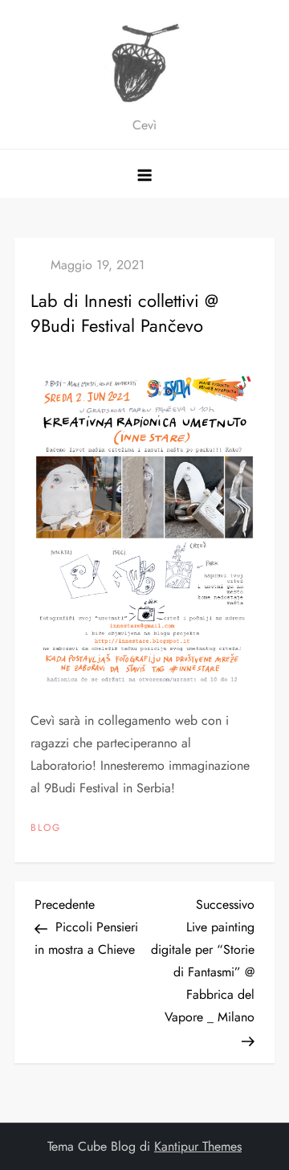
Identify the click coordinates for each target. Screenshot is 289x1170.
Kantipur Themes (198, 1146)
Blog (46, 828)
